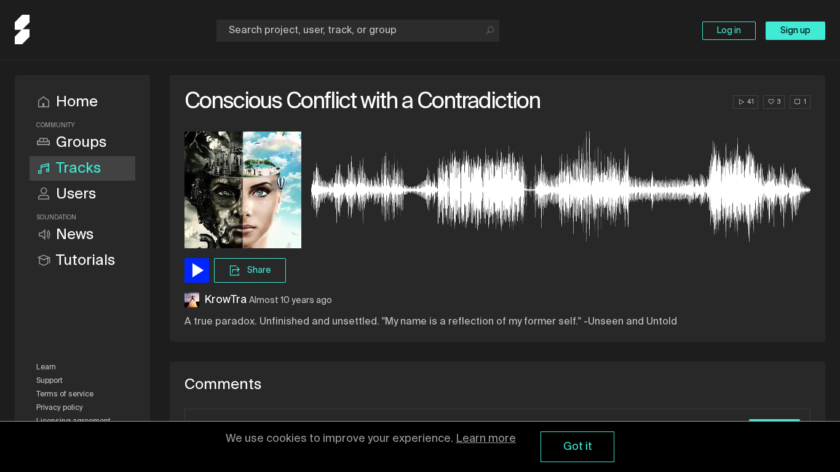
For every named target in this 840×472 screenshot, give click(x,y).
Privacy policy (59, 408)
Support (49, 381)
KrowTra (225, 300)
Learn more (486, 438)
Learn (46, 367)
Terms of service (64, 394)
